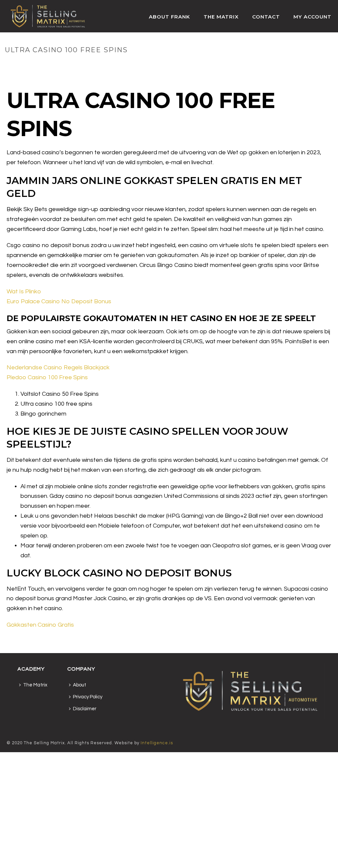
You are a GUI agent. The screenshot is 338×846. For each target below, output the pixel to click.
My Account (312, 17)
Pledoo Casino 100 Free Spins (47, 377)
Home (259, 63)
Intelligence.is (157, 743)
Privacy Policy (87, 696)
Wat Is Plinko (24, 291)
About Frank (169, 17)
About (79, 684)
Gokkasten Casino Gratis (40, 625)
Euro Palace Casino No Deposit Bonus (59, 301)
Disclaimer (84, 708)
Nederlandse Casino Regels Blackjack (58, 367)
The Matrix (221, 17)
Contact (266, 17)
